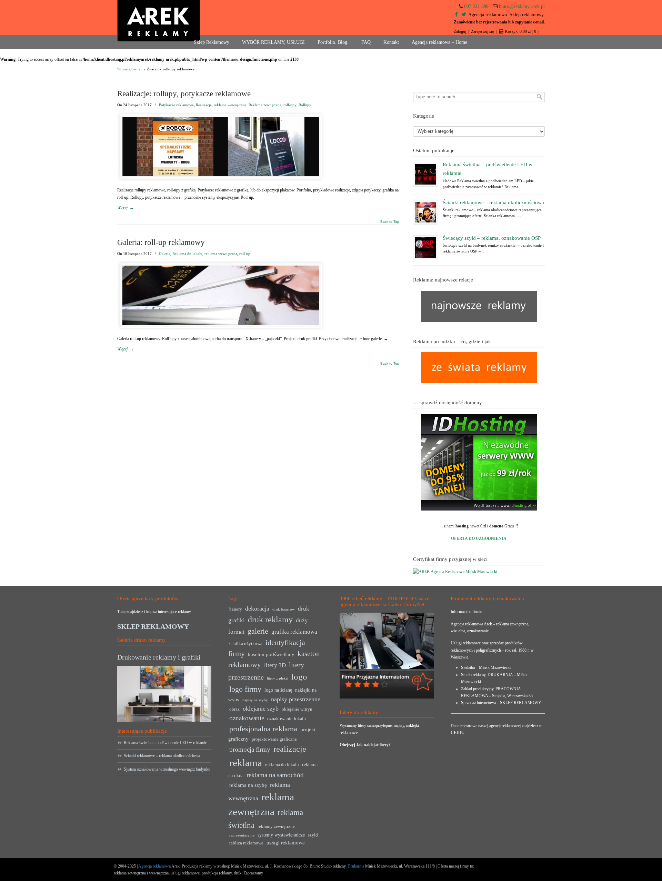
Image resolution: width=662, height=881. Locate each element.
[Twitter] (463, 14)
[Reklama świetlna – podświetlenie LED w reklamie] (425, 174)
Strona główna (128, 69)
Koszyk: (522, 31)
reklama (245, 762)
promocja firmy (249, 749)
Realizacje (204, 105)
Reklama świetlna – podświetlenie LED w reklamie (165, 742)
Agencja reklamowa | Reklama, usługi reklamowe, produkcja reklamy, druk (158, 20)
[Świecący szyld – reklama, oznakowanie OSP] (425, 247)
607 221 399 (476, 6)
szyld (313, 835)
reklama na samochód (275, 775)
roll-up (244, 253)
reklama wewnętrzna (230, 105)
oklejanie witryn (297, 709)
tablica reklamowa (246, 843)
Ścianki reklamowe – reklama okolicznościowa (493, 202)
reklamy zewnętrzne (276, 826)
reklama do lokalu (282, 764)
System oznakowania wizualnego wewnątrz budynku (167, 769)
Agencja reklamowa (154, 866)
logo (299, 676)
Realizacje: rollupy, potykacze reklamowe (184, 93)
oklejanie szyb (261, 708)
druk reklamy (270, 619)
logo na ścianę (278, 690)
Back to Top (389, 222)
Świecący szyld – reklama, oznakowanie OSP (492, 238)
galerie (258, 631)
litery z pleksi (277, 678)
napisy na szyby (255, 700)
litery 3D (275, 665)
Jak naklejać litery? (373, 744)
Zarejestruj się (482, 31)
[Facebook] (456, 14)
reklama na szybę (248, 785)
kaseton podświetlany (271, 654)
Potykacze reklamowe (176, 105)
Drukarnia (355, 866)
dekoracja (257, 608)
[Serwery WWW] (479, 462)
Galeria (164, 253)
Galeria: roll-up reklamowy (161, 242)
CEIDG (457, 732)
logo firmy (245, 689)
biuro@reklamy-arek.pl (522, 6)
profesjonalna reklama (263, 728)
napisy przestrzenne (295, 699)
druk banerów (283, 609)
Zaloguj (460, 31)
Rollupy (305, 105)
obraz (234, 709)
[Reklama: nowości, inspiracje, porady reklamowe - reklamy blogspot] (479, 381)
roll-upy (290, 105)
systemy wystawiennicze (281, 835)
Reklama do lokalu (187, 253)
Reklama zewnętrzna (265, 105)
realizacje (289, 748)
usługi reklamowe (286, 842)
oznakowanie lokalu (286, 718)
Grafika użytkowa (245, 643)
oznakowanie (246, 718)
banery (235, 609)
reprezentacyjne (241, 835)
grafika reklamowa (294, 631)
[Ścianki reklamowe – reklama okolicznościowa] (425, 212)
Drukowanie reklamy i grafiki (159, 657)
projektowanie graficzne (274, 739)
